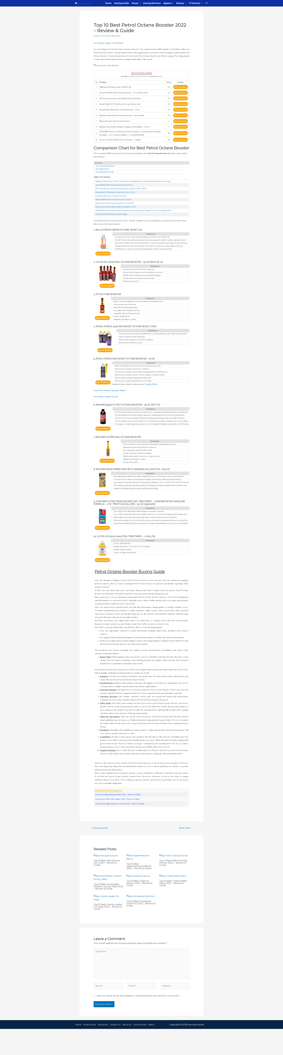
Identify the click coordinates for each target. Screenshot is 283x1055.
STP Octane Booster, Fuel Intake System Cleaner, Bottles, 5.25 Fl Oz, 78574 (120, 189)
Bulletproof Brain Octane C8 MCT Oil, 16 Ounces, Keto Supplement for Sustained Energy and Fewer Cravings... (133, 181)
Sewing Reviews (152, 3)
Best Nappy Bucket (102, 169)
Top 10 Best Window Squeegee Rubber (110, 390)
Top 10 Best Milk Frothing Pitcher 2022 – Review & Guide (173, 862)
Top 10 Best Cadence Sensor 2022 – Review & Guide (139, 883)
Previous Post (99, 828)
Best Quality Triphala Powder (106, 396)
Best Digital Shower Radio (105, 172)
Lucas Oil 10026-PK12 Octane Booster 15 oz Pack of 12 (114, 185)
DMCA (151, 1024)
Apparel (167, 3)
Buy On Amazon (180, 87)
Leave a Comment (102, 36)
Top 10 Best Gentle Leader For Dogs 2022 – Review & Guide (108, 906)
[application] (139, 3)
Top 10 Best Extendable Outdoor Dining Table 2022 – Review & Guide (108, 886)
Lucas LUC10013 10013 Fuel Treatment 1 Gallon (111, 214)
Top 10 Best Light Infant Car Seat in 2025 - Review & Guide (119, 804)
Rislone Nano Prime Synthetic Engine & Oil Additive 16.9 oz (115, 207)
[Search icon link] (207, 3)
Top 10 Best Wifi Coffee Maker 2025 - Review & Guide (117, 799)
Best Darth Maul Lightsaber (105, 166)
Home (108, 3)
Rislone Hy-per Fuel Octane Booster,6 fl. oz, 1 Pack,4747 (114, 203)
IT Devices (194, 3)
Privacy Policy (89, 1024)
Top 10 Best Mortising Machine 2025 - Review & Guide (118, 794)
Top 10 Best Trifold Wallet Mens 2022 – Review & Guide (173, 883)
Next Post (186, 828)
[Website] (174, 986)
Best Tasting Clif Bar (149, 384)
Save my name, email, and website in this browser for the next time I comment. (138, 995)
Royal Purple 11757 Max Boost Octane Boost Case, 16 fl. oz (115, 192)
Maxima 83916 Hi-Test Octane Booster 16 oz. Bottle (113, 199)
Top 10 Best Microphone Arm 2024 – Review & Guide (107, 862)
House (135, 3)
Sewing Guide (121, 3)
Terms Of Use (139, 1024)
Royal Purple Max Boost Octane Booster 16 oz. (111, 196)
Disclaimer (103, 1024)
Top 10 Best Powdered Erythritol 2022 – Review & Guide (140, 903)
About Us (126, 1024)
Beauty (180, 3)
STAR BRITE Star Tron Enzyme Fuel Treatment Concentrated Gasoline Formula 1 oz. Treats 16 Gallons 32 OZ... (133, 210)
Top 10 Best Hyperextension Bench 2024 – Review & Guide (139, 866)
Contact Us (115, 1024)
